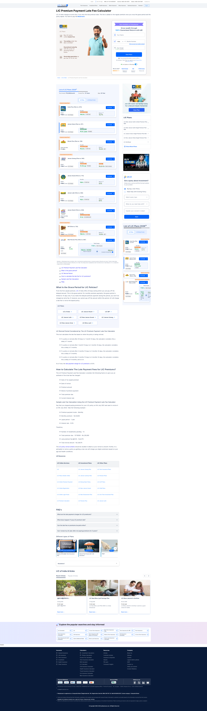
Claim (92, 1)
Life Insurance (76, 634)
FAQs (62, 282)
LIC (77, 291)
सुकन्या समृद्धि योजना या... (63, 598)
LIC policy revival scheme (67, 446)
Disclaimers (61, 563)
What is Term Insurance (109, 634)
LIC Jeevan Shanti (86, 311)
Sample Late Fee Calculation (70, 279)
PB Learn (106, 662)
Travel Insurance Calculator (87, 671)
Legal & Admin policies (133, 659)
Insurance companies (109, 657)
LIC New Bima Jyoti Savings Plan (99, 598)
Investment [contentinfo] (61, 659)
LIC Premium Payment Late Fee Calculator (74, 268)
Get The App (100, 1)
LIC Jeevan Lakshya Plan (85, 475)
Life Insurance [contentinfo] (62, 655)
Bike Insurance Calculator (86, 675)
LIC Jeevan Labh (66, 317)
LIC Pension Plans (102, 475)
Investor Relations (132, 668)
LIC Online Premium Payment (64, 482)
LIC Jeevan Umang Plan (84, 469)
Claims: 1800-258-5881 (137, 1)
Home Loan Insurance (94, 638)
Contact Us (147, 1)
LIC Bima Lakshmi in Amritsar (130, 598)
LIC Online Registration (63, 488)
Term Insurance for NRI (125, 630)
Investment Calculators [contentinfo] (88, 653)
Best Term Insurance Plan (109, 630)
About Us (129, 653)
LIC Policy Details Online (63, 475)
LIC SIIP (107, 311)
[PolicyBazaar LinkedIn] (143, 682)
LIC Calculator (61, 630)
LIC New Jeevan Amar (66, 323)
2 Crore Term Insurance (140, 634)
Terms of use (130, 61)
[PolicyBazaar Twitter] (139, 682)
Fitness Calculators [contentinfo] (87, 655)
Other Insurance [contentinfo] (62, 664)
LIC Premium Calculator (63, 501)
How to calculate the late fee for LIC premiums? (76, 276)
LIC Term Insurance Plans (104, 469)
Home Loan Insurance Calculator (109, 638)
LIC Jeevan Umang (107, 317)
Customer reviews (108, 655)
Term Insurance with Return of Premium (93, 634)
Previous (58, 548)
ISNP (128, 662)
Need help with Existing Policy (136, 191)
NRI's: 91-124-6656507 (110, 1)
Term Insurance (138, 630)
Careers (129, 657)
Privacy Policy (139, 60)
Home (58, 77)
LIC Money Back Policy (84, 482)
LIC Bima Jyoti (86, 323)
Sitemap (129, 655)
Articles (105, 653)
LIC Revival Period (67, 273)
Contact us (130, 664)
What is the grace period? (69, 270)
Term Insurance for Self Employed (63, 638)
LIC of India (64, 77)
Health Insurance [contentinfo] (62, 662)
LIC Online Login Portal (63, 494)
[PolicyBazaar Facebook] (134, 682)
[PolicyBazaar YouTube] (147, 682)
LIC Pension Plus (82, 501)
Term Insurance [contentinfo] (62, 657)
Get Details (109, 107)
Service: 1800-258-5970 (123, 1)
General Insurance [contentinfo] (63, 653)
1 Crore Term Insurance (94, 630)
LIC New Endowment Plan (85, 494)
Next (115, 548)
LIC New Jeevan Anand (87, 317)
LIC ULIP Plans (101, 482)
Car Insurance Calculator (86, 673)
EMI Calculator (83, 662)
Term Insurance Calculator (61, 634)
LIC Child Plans (101, 488)
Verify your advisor (132, 666)
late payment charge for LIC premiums (77, 363)
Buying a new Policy (133, 189)
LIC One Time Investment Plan (105, 494)
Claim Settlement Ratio (78, 638)
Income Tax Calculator (86, 657)
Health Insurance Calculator (87, 668)
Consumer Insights (108, 664)
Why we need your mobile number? (137, 44)
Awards (105, 659)
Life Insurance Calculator (123, 634)
